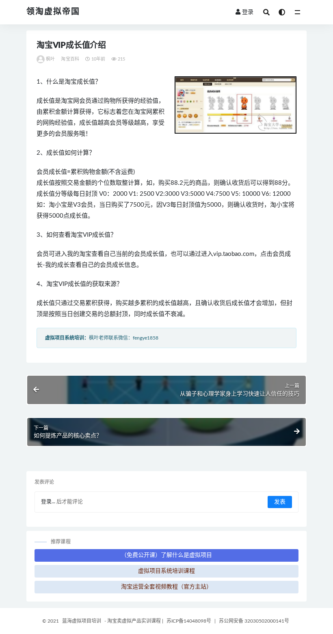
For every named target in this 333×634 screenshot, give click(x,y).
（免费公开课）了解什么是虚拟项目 (166, 555)
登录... (48, 501)
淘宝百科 (70, 59)
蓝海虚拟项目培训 (81, 621)
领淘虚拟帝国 (53, 12)
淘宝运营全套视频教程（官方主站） (166, 587)
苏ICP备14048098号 (188, 621)
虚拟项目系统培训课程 (166, 571)
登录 (247, 12)
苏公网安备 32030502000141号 (254, 621)
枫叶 (50, 59)
